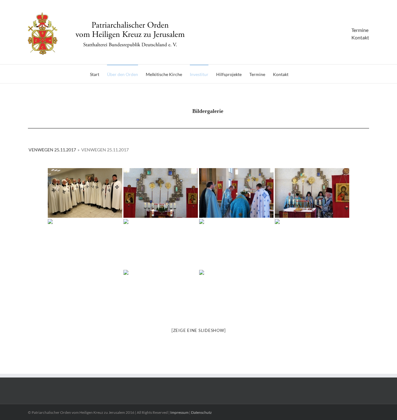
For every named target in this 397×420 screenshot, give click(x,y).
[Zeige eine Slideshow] (199, 330)
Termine (359, 30)
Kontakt (360, 37)
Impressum (179, 412)
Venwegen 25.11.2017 (52, 149)
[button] (298, 74)
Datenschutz (201, 412)
